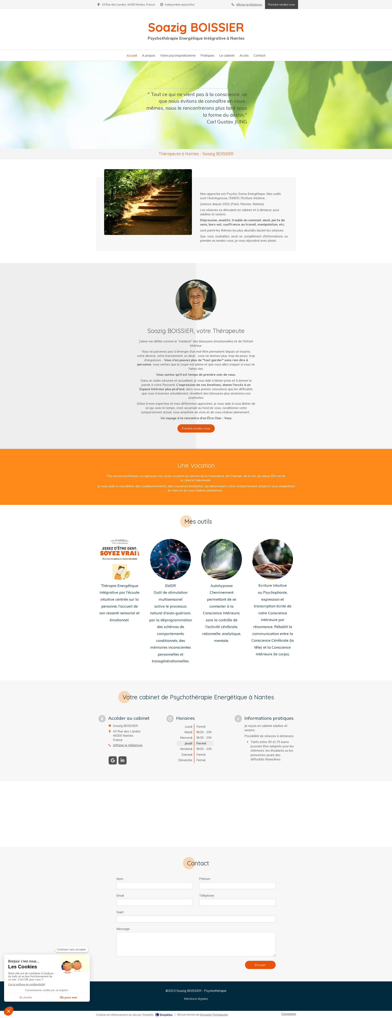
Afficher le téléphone (249, 4)
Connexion (288, 1014)
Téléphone (206, 895)
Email (120, 895)
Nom (119, 879)
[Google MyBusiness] (113, 760)
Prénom (204, 879)
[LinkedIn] (122, 760)
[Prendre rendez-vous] (196, 299)
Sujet (120, 912)
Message (123, 929)
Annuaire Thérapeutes (214, 1014)
